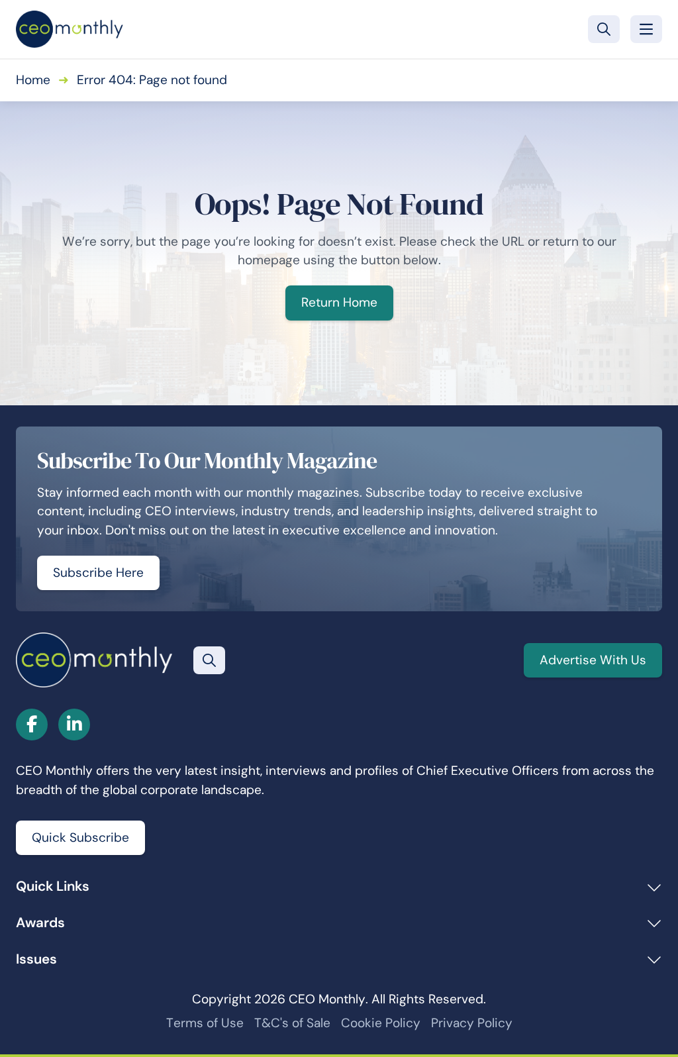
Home (33, 80)
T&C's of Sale (292, 1023)
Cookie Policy (380, 1023)
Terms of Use (205, 1023)
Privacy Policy (471, 1023)
